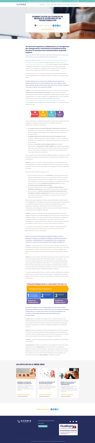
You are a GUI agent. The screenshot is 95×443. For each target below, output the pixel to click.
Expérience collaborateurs (22, 396)
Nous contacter (74, 4)
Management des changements (47, 29)
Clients (48, 4)
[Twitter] (74, 1)
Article (47, 22)
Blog (52, 4)
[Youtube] (78, 1)
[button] (53, 25)
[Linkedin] (76, 1)
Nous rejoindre (66, 4)
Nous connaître (58, 4)
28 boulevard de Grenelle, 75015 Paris (46, 420)
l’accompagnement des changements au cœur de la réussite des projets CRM (45, 100)
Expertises (42, 4)
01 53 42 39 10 (41, 423)
